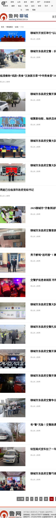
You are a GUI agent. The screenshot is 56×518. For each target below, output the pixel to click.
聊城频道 (10, 27)
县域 (16, 27)
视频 (33, 10)
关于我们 (26, 512)
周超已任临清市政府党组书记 (17, 189)
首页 (2, 27)
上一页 (20, 499)
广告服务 (41, 512)
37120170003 (36, 517)
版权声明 (49, 512)
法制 (27, 10)
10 (46, 499)
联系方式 (34, 512)
